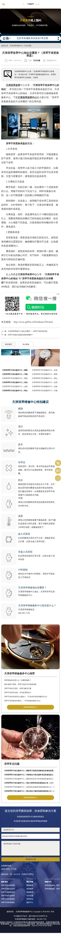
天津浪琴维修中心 (16, 46)
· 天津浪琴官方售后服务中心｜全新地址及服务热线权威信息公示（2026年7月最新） (15, 386)
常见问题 (27, 46)
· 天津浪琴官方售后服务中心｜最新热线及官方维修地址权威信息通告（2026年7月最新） (45, 374)
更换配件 (29, 892)
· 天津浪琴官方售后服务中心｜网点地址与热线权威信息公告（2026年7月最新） (45, 378)
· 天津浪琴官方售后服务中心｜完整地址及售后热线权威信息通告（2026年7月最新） (45, 390)
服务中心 (29, 902)
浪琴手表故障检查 (8, 892)
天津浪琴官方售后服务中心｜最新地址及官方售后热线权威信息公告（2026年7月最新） (30, 779)
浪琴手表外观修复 (8, 899)
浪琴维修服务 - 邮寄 (52, 889)
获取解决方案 (31, 859)
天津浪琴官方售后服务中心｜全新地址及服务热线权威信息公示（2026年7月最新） (30, 787)
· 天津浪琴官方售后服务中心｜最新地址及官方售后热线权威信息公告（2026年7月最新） (15, 378)
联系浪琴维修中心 (30, 707)
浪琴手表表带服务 (8, 902)
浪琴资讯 (29, 899)
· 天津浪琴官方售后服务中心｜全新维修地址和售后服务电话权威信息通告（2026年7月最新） (45, 370)
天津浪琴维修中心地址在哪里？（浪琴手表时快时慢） (28, 331)
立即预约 (30, 470)
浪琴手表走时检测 (8, 885)
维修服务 (29, 885)
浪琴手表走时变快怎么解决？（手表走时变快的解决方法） (26, 697)
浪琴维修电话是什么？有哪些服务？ (17, 680)
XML (52, 912)
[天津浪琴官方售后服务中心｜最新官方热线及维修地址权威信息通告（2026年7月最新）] (15, 357)
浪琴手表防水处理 (8, 889)
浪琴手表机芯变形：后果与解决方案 (17, 688)
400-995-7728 (24, 613)
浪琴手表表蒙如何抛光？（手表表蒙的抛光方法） (23, 701)
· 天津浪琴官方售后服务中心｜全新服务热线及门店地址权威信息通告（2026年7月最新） (45, 382)
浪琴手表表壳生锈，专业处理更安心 (17, 692)
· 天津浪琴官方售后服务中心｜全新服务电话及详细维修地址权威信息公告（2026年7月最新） (45, 386)
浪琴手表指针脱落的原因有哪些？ (20, 335)
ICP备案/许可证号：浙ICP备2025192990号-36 (30, 916)
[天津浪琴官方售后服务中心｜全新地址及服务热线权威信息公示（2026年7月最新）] (45, 357)
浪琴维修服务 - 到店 (52, 885)
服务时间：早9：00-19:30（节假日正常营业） (18, 874)
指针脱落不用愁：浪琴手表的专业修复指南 (20, 684)
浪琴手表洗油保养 (8, 895)
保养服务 (29, 889)
